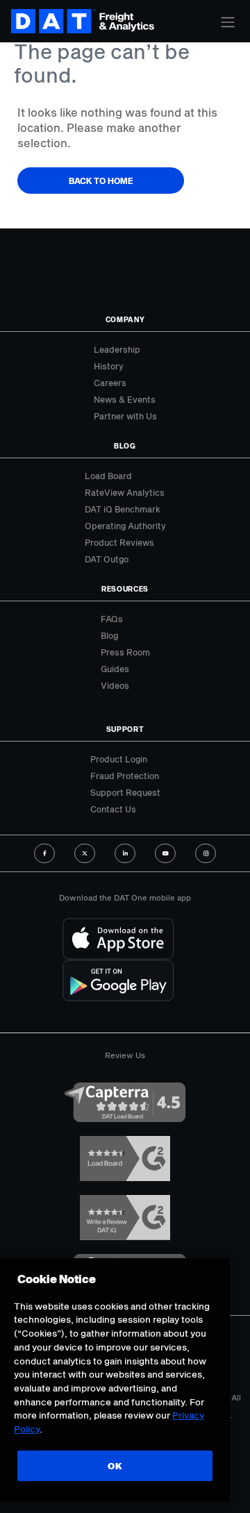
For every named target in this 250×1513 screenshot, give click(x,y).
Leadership (117, 349)
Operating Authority (125, 525)
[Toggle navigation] (228, 22)
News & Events (125, 399)
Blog (109, 635)
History (109, 366)
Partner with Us (125, 416)
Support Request (125, 792)
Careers (110, 382)
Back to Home (101, 180)
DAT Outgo (106, 559)
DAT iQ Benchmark (122, 509)
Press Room (125, 652)
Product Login (118, 759)
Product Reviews (119, 542)
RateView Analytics (125, 492)
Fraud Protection (124, 775)
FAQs (112, 619)
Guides (115, 669)
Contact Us (113, 809)
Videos (115, 685)
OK (115, 1465)
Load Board (108, 475)
